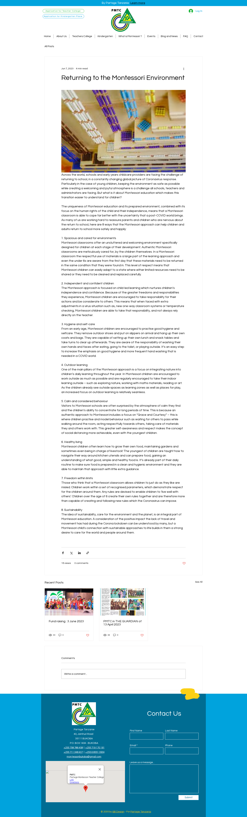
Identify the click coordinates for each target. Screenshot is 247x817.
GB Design (118, 811)
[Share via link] (87, 552)
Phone (169, 745)
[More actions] (184, 69)
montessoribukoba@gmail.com (84, 756)
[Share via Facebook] (63, 552)
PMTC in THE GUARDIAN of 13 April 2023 (122, 623)
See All (198, 582)
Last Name (171, 730)
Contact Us (164, 713)
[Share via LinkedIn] (79, 552)
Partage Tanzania (140, 811)
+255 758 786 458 (73, 747)
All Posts (49, 46)
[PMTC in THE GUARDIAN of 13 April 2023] (123, 602)
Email (133, 745)
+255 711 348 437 (73, 752)
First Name (136, 730)
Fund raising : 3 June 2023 (66, 621)
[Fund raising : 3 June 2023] (69, 602)
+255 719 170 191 (95, 747)
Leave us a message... (142, 762)
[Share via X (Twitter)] (71, 552)
